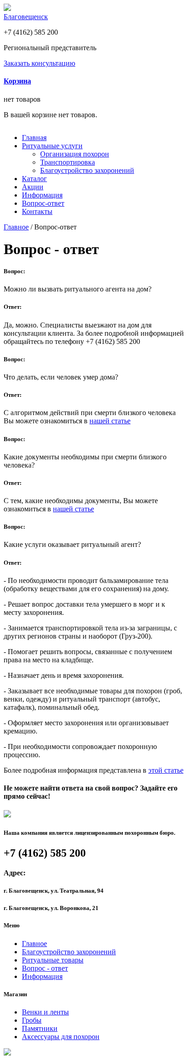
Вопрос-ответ (43, 203)
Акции (32, 187)
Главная (34, 137)
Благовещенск (26, 17)
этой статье (165, 770)
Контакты (37, 211)
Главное (16, 227)
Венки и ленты (45, 1012)
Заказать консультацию (39, 63)
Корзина (17, 81)
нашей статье (110, 421)
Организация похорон (74, 154)
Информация (42, 195)
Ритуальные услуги (52, 146)
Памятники (39, 1028)
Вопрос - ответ (45, 968)
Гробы (32, 1020)
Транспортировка (67, 162)
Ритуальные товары (53, 960)
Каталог (34, 178)
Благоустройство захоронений (87, 170)
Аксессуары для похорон (60, 1036)
